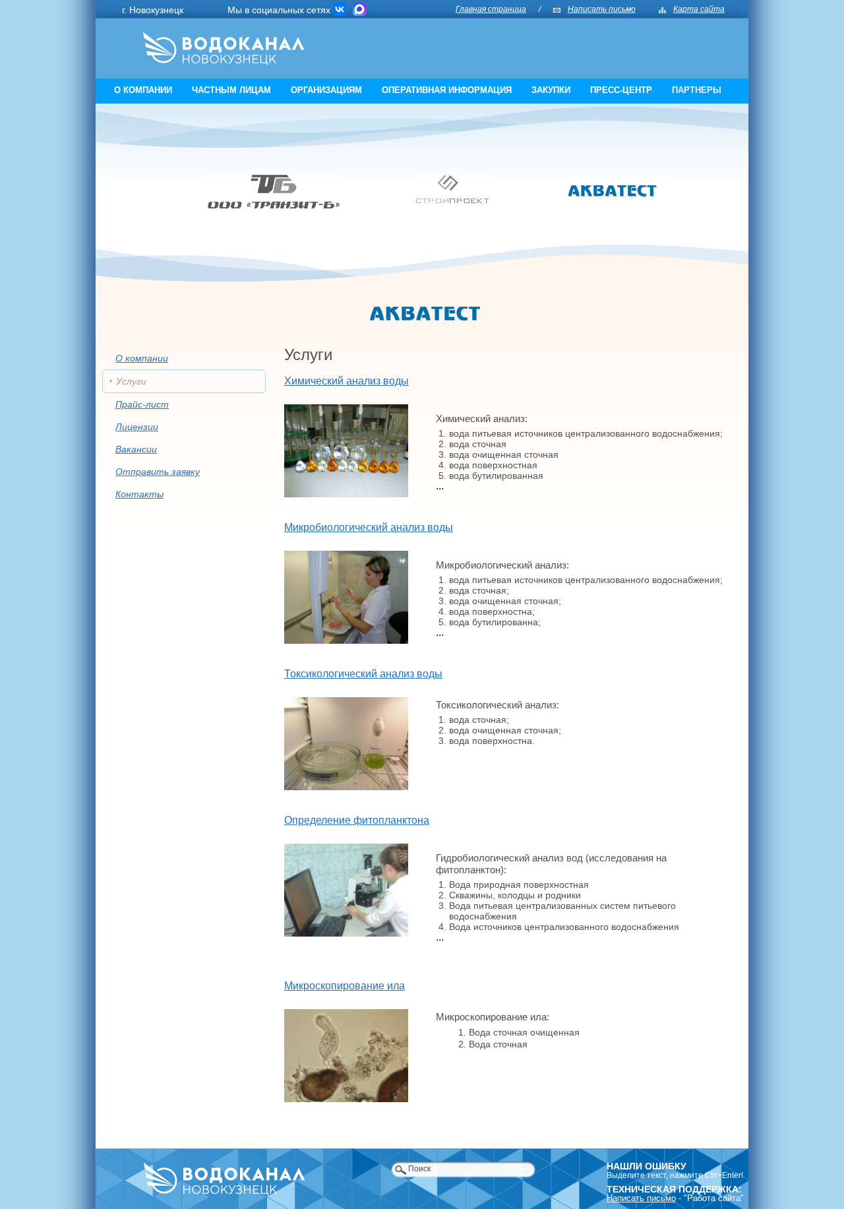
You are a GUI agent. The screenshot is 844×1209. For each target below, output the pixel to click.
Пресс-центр (621, 90)
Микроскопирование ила (344, 986)
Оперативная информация (447, 90)
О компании (143, 90)
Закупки (550, 90)
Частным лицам (231, 90)
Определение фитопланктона (356, 820)
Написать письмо (602, 9)
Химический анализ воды (346, 381)
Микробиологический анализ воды (368, 527)
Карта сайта (699, 9)
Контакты (139, 494)
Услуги (131, 381)
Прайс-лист (142, 404)
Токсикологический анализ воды (363, 674)
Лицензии (136, 426)
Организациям (326, 90)
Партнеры (696, 90)
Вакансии (136, 449)
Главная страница (491, 9)
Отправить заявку (157, 471)
